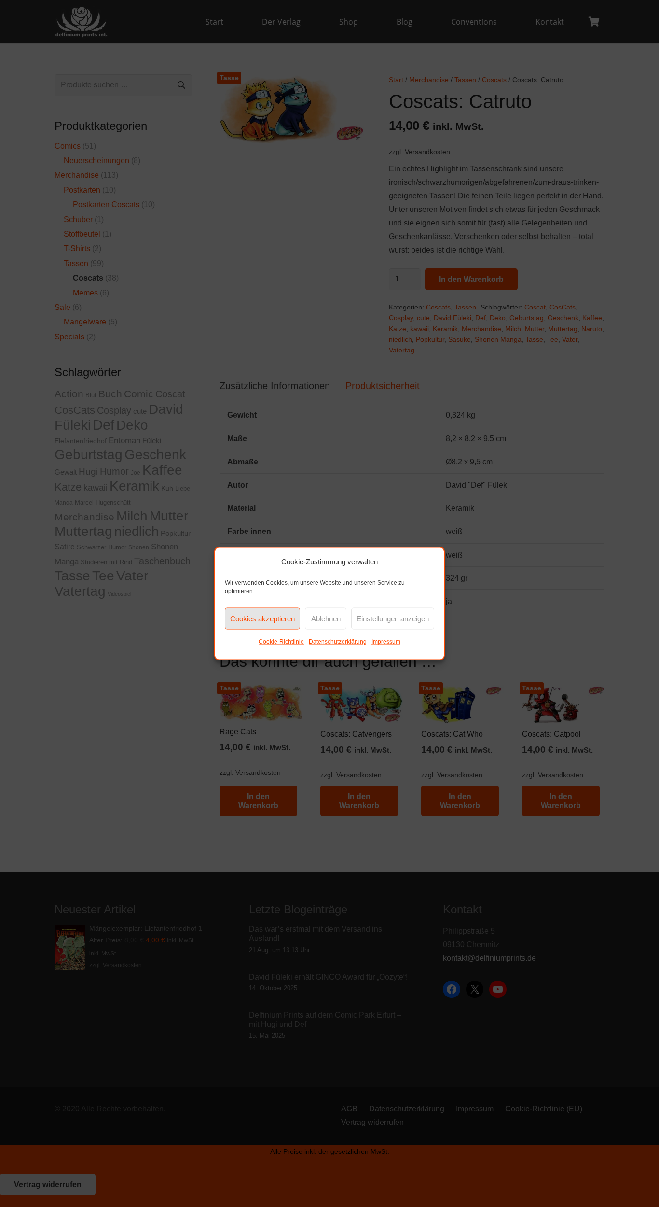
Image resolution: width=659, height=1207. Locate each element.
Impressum (385, 641)
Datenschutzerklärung (338, 641)
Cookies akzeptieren (262, 618)
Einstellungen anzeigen (393, 618)
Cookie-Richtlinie (281, 641)
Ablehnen (326, 618)
